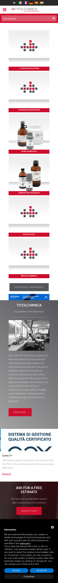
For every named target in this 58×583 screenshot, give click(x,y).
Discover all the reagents (29, 287)
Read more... (20, 412)
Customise (29, 576)
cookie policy (25, 543)
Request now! (29, 511)
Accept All (42, 570)
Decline (16, 570)
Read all (5, 473)
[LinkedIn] (14, 2)
